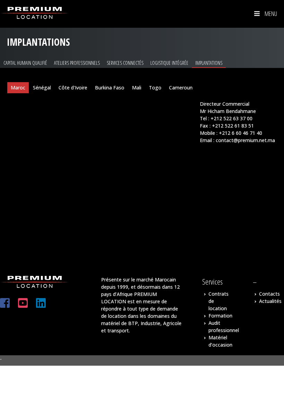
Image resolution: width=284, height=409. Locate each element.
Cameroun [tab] (181, 87)
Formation (220, 315)
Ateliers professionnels (77, 63)
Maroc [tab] (18, 87)
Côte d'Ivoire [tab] (73, 87)
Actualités (270, 301)
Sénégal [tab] (42, 87)
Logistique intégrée (169, 63)
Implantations (208, 63)
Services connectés (125, 63)
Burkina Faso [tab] (109, 87)
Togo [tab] (155, 87)
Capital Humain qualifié (25, 63)
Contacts (269, 293)
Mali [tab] (136, 87)
